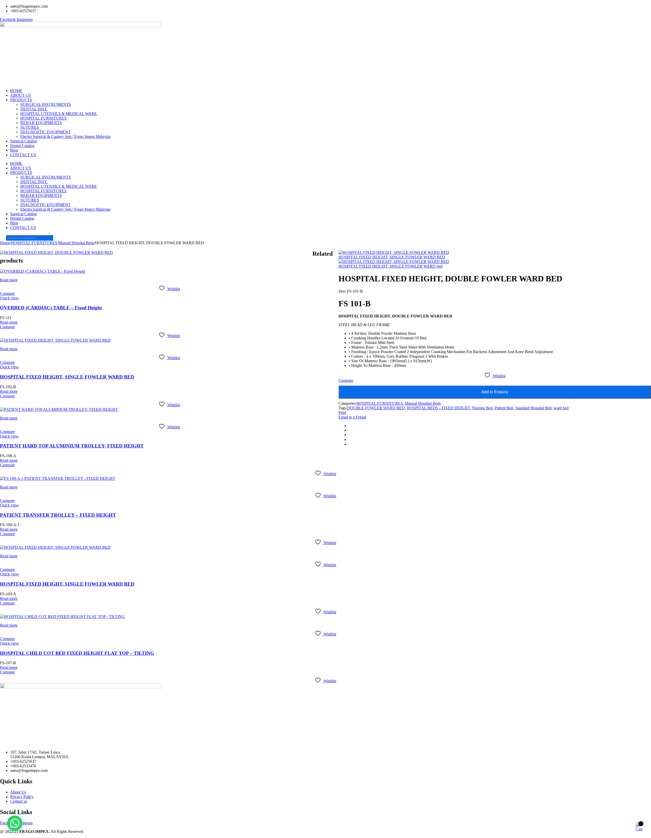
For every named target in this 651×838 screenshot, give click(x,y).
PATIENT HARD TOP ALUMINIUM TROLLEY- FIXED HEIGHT (72, 446)
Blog (14, 150)
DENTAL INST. (34, 109)
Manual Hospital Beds (76, 243)
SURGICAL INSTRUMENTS (45, 104)
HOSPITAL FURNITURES (43, 118)
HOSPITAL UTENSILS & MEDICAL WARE (58, 113)
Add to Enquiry (494, 392)
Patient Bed (504, 408)
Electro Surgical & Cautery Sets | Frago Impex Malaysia (65, 136)
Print (342, 412)
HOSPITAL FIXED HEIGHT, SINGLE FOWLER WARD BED (67, 377)
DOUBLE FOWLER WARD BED (376, 408)
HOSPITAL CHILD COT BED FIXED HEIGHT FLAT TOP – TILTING (77, 653)
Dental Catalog (22, 145)
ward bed (561, 408)
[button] (14, 823)
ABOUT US (20, 95)
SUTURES (29, 127)
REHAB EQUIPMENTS (41, 123)
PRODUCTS (21, 100)
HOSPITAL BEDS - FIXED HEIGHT (438, 408)
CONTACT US (23, 155)
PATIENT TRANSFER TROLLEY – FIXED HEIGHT (58, 515)
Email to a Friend (352, 417)
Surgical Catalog (23, 141)
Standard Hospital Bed (533, 408)
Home (5, 243)
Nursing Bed (482, 408)
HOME (16, 91)
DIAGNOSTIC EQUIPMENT (45, 132)
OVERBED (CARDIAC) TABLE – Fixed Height (51, 307)
